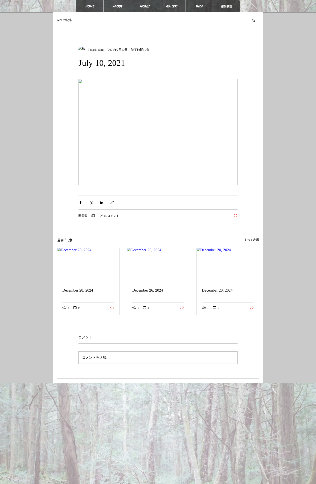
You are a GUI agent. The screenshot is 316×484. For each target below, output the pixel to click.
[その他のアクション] (235, 49)
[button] (254, 20)
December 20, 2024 (217, 290)
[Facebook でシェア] (80, 202)
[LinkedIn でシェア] (102, 202)
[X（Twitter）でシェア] (91, 202)
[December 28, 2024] (88, 265)
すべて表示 (251, 239)
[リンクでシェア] (112, 202)
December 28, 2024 (77, 290)
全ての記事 (64, 20)
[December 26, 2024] (158, 265)
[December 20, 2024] (228, 265)
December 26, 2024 (147, 290)
